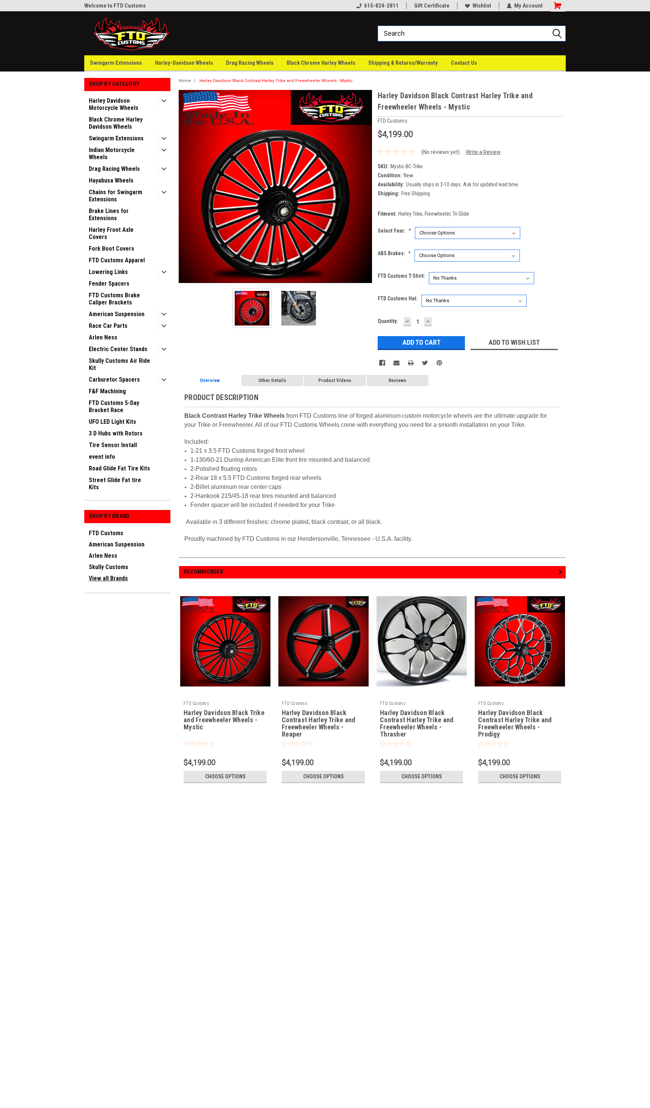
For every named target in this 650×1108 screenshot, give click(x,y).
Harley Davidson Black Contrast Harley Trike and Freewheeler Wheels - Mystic (276, 80)
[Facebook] (382, 363)
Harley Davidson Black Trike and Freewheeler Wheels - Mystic (224, 720)
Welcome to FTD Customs (115, 5)
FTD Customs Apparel (117, 260)
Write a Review (483, 152)
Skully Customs (108, 567)
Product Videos (334, 380)
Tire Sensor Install (113, 445)
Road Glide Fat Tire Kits (119, 468)
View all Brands (108, 578)
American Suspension (116, 314)
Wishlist (481, 5)
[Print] (411, 363)
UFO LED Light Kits (112, 421)
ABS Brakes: (394, 253)
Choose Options (225, 776)
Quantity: (388, 321)
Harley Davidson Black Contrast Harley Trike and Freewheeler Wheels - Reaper (318, 723)
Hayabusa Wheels (111, 180)
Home (185, 80)
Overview (210, 380)
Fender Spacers (109, 283)
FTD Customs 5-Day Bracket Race (114, 406)
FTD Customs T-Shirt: (401, 276)
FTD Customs (106, 533)
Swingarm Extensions (116, 62)
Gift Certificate (432, 5)
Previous (186, 186)
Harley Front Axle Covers (111, 233)
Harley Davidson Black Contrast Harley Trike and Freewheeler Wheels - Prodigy (514, 723)
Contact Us (464, 62)
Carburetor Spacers (114, 379)
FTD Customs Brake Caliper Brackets (114, 299)
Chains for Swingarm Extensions (115, 196)
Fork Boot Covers (111, 248)
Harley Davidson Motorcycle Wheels (113, 104)
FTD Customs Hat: (398, 298)
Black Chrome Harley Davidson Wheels (116, 123)
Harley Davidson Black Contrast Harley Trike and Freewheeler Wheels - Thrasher (416, 723)
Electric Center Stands (118, 349)
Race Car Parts (108, 325)
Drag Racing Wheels (249, 62)
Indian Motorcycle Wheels (112, 153)
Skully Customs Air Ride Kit (119, 364)
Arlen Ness (103, 337)
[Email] (396, 363)
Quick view (225, 693)
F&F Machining (107, 391)
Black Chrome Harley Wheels (321, 62)
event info (102, 456)
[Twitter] (425, 363)
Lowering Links (108, 271)
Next (364, 186)
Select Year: (394, 231)
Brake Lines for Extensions (109, 214)
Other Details (272, 380)
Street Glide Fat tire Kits (115, 483)
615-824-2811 (381, 5)
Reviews (397, 380)
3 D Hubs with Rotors (116, 433)
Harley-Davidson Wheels (184, 62)
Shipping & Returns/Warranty (403, 62)
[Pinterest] (439, 363)
